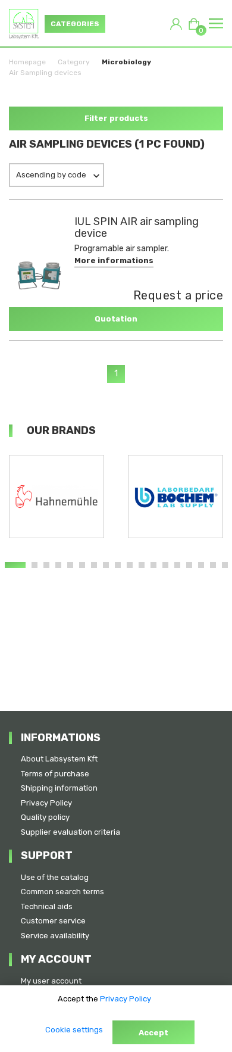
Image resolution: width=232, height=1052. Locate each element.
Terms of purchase (55, 773)
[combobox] (56, 175)
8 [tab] (106, 565)
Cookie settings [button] (74, 1029)
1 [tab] (15, 565)
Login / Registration (176, 24)
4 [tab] (58, 565)
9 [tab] (118, 565)
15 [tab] (189, 565)
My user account (51, 980)
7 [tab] (94, 565)
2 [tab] (34, 565)
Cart (199, 28)
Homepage (27, 62)
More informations (113, 260)
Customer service (53, 920)
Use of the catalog (55, 877)
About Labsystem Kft (59, 758)
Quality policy (45, 817)
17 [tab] (213, 565)
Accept (153, 1032)
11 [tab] (142, 565)
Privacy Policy (46, 802)
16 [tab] (201, 565)
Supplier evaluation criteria (70, 832)
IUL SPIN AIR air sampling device (136, 227)
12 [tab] (153, 565)
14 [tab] (177, 565)
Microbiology (126, 62)
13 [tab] (165, 565)
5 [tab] (70, 565)
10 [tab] (130, 565)
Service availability (55, 935)
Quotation (116, 318)
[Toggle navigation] (216, 24)
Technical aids (47, 906)
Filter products (116, 118)
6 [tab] (82, 565)
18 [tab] (225, 565)
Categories (75, 24)
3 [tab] (46, 565)
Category (74, 62)
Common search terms (62, 891)
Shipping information (59, 787)
